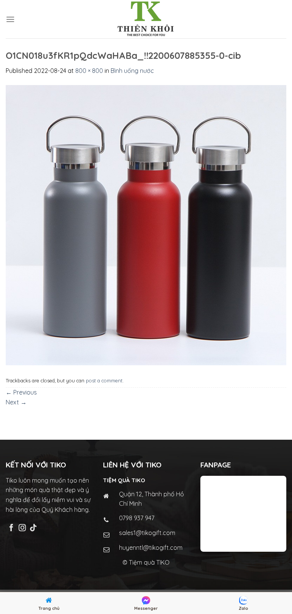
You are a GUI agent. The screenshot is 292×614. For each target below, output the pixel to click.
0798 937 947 (136, 518)
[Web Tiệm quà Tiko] (146, 19)
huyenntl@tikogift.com (150, 547)
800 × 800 (89, 70)
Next (16, 402)
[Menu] (10, 19)
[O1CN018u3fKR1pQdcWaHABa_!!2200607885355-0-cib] (146, 224)
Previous (21, 392)
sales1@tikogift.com (147, 533)
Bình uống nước (132, 70)
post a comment (104, 380)
